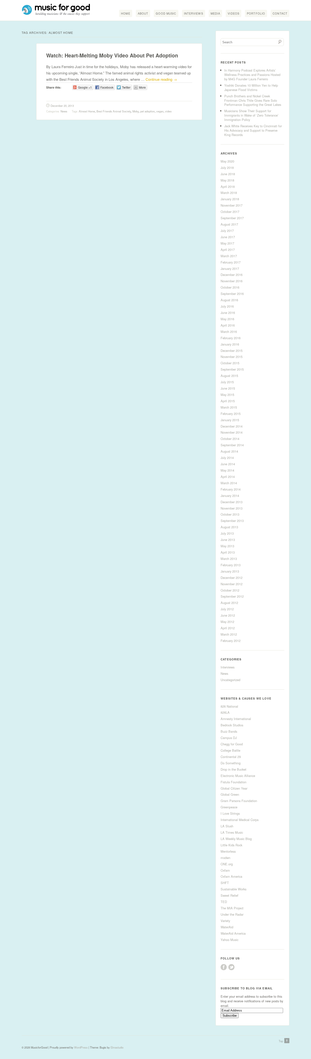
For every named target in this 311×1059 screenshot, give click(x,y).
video (168, 111)
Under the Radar (232, 914)
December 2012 (231, 577)
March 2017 (229, 256)
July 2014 (227, 457)
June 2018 (228, 174)
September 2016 (232, 293)
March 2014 (229, 483)
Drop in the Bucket (233, 769)
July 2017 (227, 230)
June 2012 (228, 615)
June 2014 (228, 464)
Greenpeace (229, 807)
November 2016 (231, 281)
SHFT (225, 882)
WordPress (81, 1047)
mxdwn (225, 857)
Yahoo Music (229, 939)
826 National (229, 706)
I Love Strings (230, 813)
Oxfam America (231, 876)
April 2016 (228, 325)
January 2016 (230, 344)
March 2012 (229, 634)
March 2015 (229, 407)
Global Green (230, 794)
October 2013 (230, 514)
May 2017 (227, 243)
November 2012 (231, 584)
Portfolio (256, 13)
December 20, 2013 (62, 106)
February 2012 (231, 640)
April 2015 (228, 401)
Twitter (231, 967)
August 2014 (229, 451)
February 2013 (231, 565)
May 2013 (227, 546)
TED (224, 901)
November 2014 (231, 432)
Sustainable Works (233, 889)
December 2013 (231, 502)
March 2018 (229, 192)
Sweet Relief (229, 895)
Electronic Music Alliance (238, 775)
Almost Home (87, 111)
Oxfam (225, 870)
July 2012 (227, 609)
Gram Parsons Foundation (239, 800)
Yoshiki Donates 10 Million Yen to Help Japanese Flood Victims (251, 87)
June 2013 (228, 539)
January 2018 (230, 199)
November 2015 (231, 356)
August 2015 (229, 375)
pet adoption (147, 111)
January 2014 (230, 495)
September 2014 (232, 445)
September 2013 (232, 520)
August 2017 (229, 224)
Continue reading (161, 79)
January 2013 (230, 571)
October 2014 (230, 438)
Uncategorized (230, 679)
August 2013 (229, 527)
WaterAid (227, 927)
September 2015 (232, 369)
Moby (135, 111)
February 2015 (231, 413)
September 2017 (232, 218)
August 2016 (229, 300)
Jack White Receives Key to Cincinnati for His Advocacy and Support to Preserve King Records (253, 130)
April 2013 (228, 552)
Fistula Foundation (233, 782)
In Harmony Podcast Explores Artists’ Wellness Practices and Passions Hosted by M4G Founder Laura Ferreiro (252, 74)
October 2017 (230, 211)
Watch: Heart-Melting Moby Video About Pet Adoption (112, 55)
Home (125, 13)
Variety (225, 920)
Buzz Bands (229, 731)
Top (281, 1041)
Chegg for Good (232, 744)
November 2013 (231, 508)
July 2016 (227, 306)
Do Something (231, 763)
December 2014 (231, 426)
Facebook (224, 967)
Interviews (193, 13)
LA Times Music (232, 832)
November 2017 (231, 205)
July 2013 (227, 533)
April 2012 (228, 628)
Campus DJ (229, 737)
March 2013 (229, 558)
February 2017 (231, 262)
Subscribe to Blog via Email (247, 988)
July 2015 (227, 382)
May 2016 (227, 319)
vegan (160, 111)
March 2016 (229, 331)
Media (215, 13)
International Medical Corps (240, 819)
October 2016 (230, 287)
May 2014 (227, 470)
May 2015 (227, 394)
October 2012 (230, 590)
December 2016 (231, 274)
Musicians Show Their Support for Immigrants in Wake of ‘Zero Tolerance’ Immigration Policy (251, 115)
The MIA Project (232, 908)
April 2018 (228, 186)
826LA (225, 712)
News (63, 111)
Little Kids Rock (231, 845)
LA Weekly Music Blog (236, 838)
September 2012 (232, 596)
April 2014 (228, 476)
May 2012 (227, 621)
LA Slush (227, 826)
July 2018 (227, 167)
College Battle (230, 750)
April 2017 (228, 249)
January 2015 (230, 420)
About (143, 13)
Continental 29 (231, 756)
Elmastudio (117, 1047)
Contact (280, 13)
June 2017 (228, 237)
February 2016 (231, 338)
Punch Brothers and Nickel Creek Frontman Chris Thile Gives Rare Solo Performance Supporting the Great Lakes (252, 100)
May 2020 (227, 161)
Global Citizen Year (234, 788)
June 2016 (228, 312)
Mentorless (228, 851)
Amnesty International (236, 718)
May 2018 (227, 180)
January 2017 (230, 268)
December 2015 (231, 350)
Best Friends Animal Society (113, 111)
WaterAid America (233, 933)
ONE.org (227, 864)
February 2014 (231, 489)
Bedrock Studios (232, 725)
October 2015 (230, 363)
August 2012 (229, 602)
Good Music (166, 13)
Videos (233, 13)
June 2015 (228, 388)
